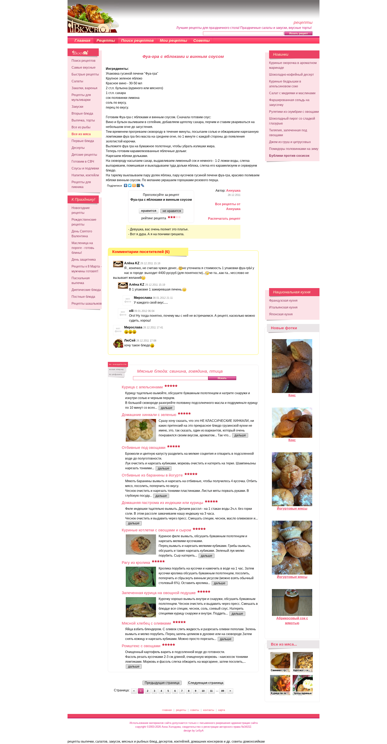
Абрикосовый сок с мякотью (292, 621)
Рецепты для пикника (81, 184)
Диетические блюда (86, 290)
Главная (82, 40)
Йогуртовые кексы (292, 508)
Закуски (77, 106)
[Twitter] (130, 185)
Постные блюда (83, 296)
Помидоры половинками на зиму (293, 148)
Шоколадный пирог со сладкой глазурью (292, 121)
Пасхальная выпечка (81, 280)
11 (211, 691)
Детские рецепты (84, 154)
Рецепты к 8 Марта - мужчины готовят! (87, 269)
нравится (148, 210)
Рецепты (106, 40)
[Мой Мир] (138, 185)
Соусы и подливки (85, 168)
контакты (208, 710)
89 (222, 691)
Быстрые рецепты (85, 74)
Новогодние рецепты (81, 210)
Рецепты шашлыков (87, 303)
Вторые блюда (82, 113)
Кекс (292, 395)
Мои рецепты (173, 40)
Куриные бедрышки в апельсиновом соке (285, 84)
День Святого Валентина (82, 234)
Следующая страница (205, 682)
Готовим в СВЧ (83, 161)
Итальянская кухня (283, 307)
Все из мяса (81, 134)
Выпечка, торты (83, 120)
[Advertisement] (292, 222)
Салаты (77, 81)
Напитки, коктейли (85, 175)
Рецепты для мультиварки (81, 97)
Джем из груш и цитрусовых (290, 142)
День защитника (84, 259)
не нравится (172, 211)
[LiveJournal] (142, 185)
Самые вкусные (84, 67)
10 (203, 691)
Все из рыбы (81, 127)
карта (221, 710)
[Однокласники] (134, 185)
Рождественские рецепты (84, 222)
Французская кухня (283, 300)
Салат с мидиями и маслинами (292, 93)
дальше (166, 408)
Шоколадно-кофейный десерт (291, 74)
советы (194, 710)
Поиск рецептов (137, 40)
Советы (201, 40)
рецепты (181, 710)
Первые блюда (83, 141)
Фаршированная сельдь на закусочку (289, 102)
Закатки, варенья (84, 88)
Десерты (78, 147)
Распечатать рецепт (224, 218)
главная (167, 710)
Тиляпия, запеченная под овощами (288, 133)
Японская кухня (281, 314)
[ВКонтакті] (126, 185)
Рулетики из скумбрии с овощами (294, 111)
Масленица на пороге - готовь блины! (83, 247)
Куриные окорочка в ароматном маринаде (293, 65)
